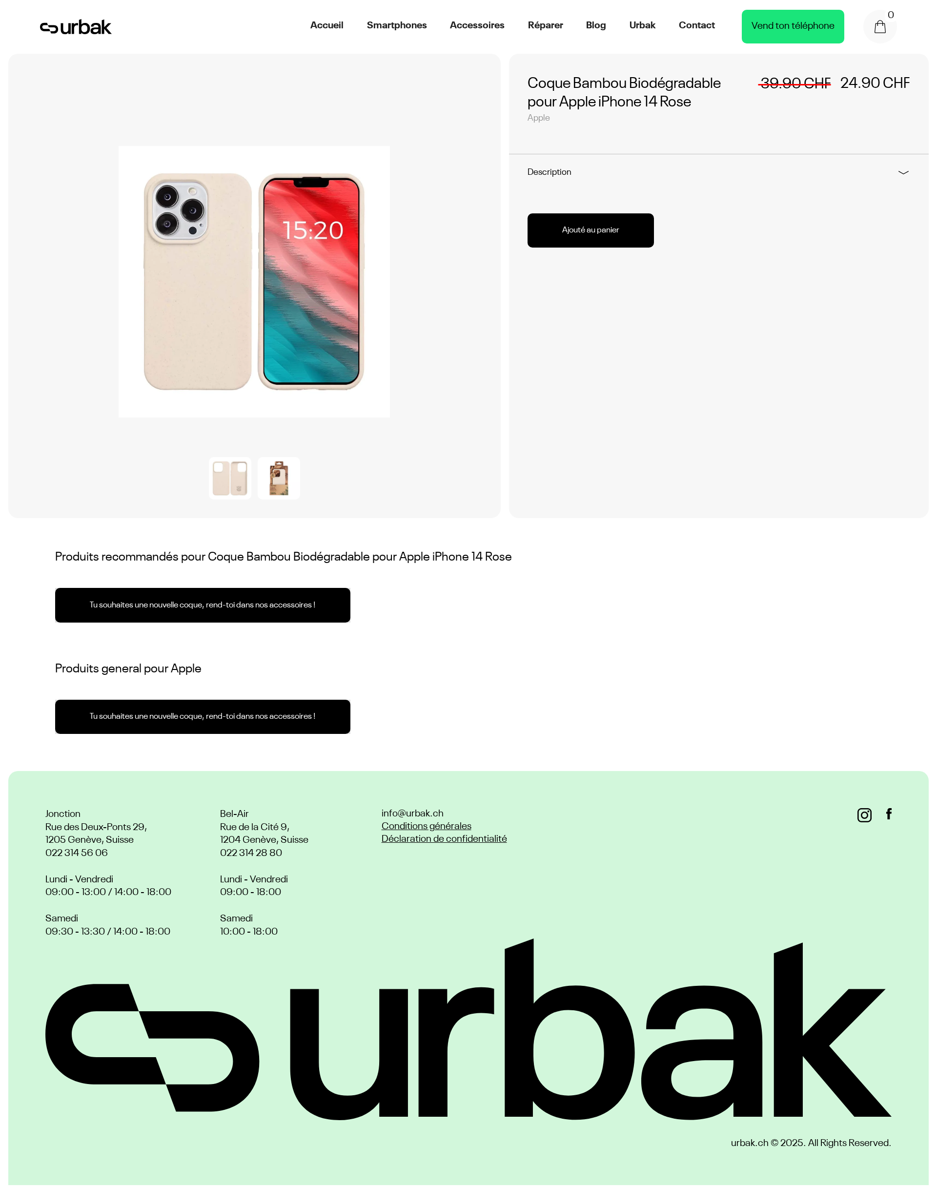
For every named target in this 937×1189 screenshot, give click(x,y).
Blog (596, 26)
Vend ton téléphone (793, 26)
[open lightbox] (254, 281)
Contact (697, 26)
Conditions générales (426, 827)
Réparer (545, 26)
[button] (880, 26)
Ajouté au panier (590, 230)
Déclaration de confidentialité (444, 839)
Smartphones (397, 26)
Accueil (327, 26)
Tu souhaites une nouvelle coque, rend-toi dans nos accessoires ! (203, 605)
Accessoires (477, 26)
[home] (76, 27)
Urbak (643, 26)
